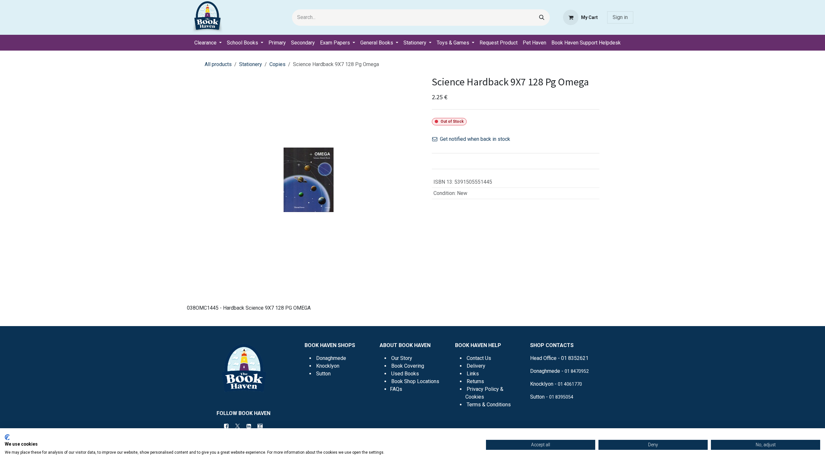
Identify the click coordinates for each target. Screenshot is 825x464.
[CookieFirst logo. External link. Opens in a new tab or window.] (7, 437)
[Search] (542, 17)
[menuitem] (208, 42)
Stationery (250, 64)
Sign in (620, 17)
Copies (277, 64)
